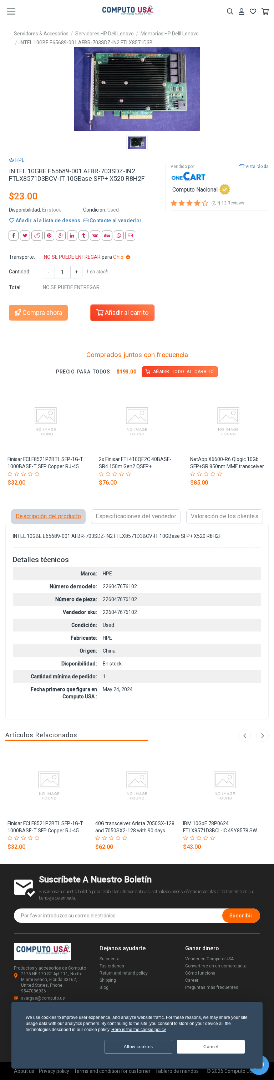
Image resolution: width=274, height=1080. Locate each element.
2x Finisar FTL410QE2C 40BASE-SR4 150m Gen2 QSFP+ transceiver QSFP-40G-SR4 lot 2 (135, 466)
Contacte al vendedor (115, 220)
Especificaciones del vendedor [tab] (136, 516)
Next (262, 735)
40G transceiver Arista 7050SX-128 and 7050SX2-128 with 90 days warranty (134, 831)
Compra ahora (41, 312)
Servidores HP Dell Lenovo (104, 33)
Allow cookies (138, 1046)
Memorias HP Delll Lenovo (170, 33)
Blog (104, 987)
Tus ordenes (112, 965)
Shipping (108, 980)
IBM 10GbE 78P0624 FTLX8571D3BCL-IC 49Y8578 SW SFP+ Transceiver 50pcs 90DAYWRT (223, 831)
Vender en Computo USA (209, 958)
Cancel (210, 1046)
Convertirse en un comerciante (216, 965)
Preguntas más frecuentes (211, 987)
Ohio (119, 257)
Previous (244, 735)
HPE (19, 160)
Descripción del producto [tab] (48, 516)
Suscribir (241, 915)
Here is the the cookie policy (138, 1029)
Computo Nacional (195, 189)
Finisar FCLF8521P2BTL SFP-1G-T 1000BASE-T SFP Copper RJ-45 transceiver (45, 466)
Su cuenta (110, 958)
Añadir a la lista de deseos (47, 220)
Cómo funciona (200, 973)
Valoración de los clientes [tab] (224, 516)
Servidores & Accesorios (41, 33)
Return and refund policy (124, 973)
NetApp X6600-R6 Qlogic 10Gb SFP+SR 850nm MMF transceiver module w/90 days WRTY (227, 466)
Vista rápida (256, 166)
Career (191, 980)
